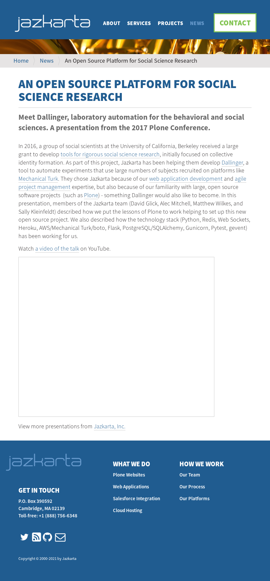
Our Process (192, 486)
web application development (186, 178)
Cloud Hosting (127, 510)
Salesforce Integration (136, 498)
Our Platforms (194, 498)
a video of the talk (57, 248)
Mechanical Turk (38, 178)
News (197, 23)
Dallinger (232, 162)
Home (21, 60)
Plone (91, 195)
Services (139, 23)
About (112, 23)
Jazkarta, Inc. (109, 426)
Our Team (189, 475)
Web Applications (131, 486)
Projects (170, 23)
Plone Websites (129, 475)
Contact (235, 22)
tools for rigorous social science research (110, 154)
